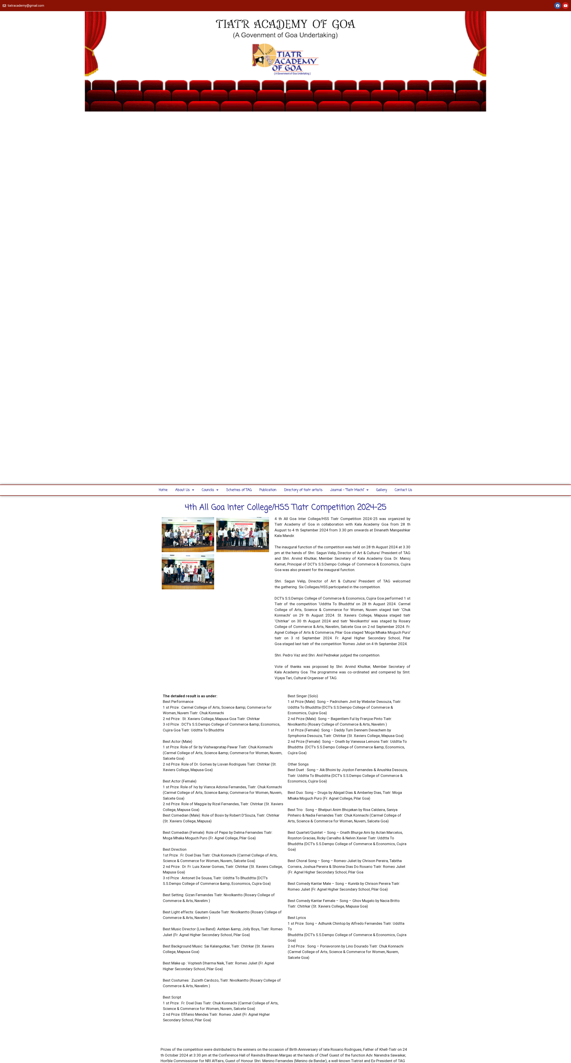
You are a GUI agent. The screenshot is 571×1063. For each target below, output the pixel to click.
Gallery (381, 490)
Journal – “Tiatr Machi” (347, 490)
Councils (208, 490)
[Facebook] (557, 5)
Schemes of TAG (239, 490)
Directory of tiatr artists (303, 490)
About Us (182, 490)
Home (163, 490)
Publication (267, 490)
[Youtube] (565, 5)
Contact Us (403, 490)
